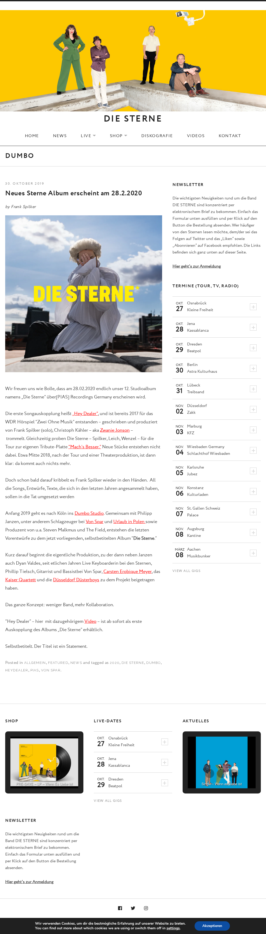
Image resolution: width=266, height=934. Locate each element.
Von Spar (94, 521)
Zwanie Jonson (115, 430)
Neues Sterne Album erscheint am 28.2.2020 (73, 193)
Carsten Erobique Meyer (127, 571)
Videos (196, 136)
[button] (32, 773)
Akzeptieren (212, 925)
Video (90, 621)
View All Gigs (186, 571)
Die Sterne (133, 663)
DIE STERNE (133, 118)
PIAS (34, 670)
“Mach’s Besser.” (84, 447)
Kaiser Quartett (20, 580)
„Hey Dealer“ (85, 413)
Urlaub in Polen (129, 521)
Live (91, 136)
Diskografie (157, 136)
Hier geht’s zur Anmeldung (196, 266)
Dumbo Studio (89, 513)
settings (173, 928)
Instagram (146, 908)
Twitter (133, 908)
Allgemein (35, 663)
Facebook (120, 908)
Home (32, 136)
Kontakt (230, 136)
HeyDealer (16, 670)
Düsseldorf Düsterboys (76, 580)
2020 (114, 663)
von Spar (51, 670)
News (60, 136)
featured (58, 663)
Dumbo (153, 663)
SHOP (122, 136)
